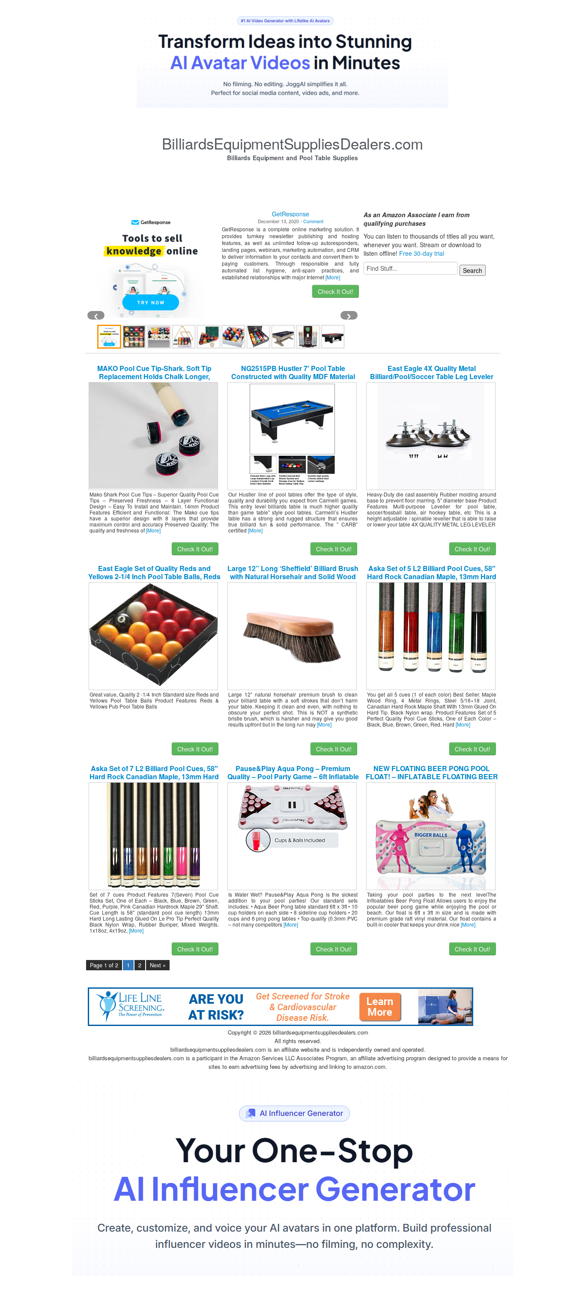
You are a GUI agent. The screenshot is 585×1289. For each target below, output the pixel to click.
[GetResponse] (151, 264)
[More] (332, 277)
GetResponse (290, 213)
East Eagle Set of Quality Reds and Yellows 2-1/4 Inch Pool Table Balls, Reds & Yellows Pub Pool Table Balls (154, 576)
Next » (158, 965)
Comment (313, 221)
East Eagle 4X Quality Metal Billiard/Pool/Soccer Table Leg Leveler (431, 372)
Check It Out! (335, 291)
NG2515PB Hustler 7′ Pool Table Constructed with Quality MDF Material (293, 372)
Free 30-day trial (421, 253)
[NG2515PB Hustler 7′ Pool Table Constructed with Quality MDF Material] (292, 435)
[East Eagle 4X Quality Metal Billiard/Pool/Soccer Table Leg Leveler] (430, 435)
